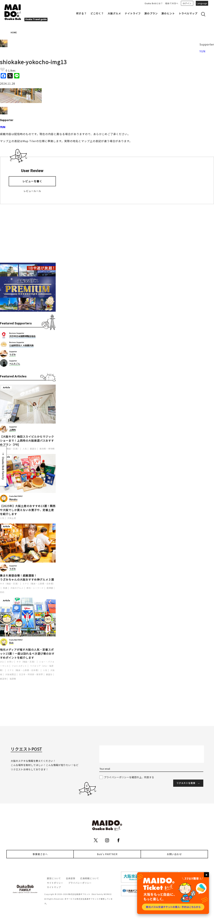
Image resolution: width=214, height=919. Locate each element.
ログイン (187, 3)
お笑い (10, 661)
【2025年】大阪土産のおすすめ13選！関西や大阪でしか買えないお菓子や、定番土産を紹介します (28, 510)
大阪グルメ (114, 13)
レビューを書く (32, 181)
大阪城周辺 (10, 674)
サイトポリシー (55, 882)
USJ (2, 661)
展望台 (33, 448)
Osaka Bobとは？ (154, 3)
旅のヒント (168, 13)
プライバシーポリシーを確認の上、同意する (129, 777)
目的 (2, 592)
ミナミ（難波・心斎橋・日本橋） (39, 583)
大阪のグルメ (16, 587)
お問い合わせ (174, 854)
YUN (202, 51)
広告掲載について (89, 878)
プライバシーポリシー (80, 882)
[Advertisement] (28, 233)
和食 (5, 587)
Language (202, 3)
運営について (54, 878)
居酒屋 (50, 587)
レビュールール (32, 191)
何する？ (81, 13)
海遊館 (13, 678)
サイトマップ (54, 887)
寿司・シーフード (35, 587)
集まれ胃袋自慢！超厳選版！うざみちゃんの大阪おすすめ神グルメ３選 (27, 577)
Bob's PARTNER (107, 854)
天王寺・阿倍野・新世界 (31, 674)
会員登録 (70, 878)
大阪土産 (11, 518)
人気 (25, 448)
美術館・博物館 (47, 448)
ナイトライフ (133, 13)
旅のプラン (151, 13)
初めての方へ (171, 3)
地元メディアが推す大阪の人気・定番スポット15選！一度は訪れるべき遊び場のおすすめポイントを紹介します (27, 653)
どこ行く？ (97, 13)
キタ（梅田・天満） (10, 448)
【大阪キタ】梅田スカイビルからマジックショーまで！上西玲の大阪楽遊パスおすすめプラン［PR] (27, 440)
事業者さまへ (40, 854)
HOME (14, 32)
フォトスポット (19, 665)
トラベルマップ (188, 13)
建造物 (3, 678)
